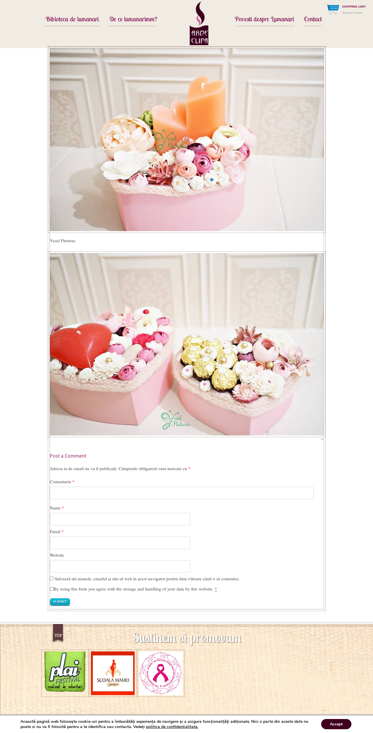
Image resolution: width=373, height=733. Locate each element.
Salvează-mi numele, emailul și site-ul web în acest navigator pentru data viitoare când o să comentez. (147, 578)
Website (57, 555)
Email (55, 531)
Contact (313, 19)
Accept (336, 724)
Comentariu (62, 481)
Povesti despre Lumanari (264, 19)
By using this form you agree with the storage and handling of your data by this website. (135, 589)
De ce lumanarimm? (133, 19)
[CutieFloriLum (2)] (187, 139)
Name (55, 508)
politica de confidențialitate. (172, 727)
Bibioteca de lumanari (72, 19)
